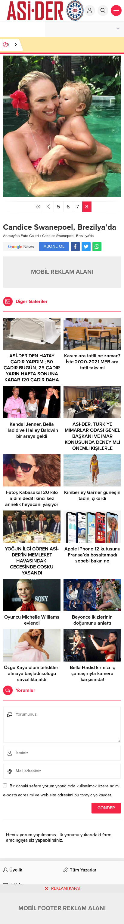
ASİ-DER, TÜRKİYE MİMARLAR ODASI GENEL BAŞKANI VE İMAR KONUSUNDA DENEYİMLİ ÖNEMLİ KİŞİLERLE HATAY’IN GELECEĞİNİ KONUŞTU (92, 442)
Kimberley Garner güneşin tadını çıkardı (92, 495)
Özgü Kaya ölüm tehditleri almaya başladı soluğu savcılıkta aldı (32, 674)
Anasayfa (10, 236)
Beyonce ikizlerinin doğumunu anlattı (92, 620)
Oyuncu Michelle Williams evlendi (31, 620)
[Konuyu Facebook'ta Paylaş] (75, 246)
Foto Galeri (30, 236)
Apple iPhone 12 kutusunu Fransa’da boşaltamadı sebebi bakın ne (92, 555)
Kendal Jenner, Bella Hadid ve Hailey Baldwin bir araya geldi (31, 430)
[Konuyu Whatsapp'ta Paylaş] (96, 246)
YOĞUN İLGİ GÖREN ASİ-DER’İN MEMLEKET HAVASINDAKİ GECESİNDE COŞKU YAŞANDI (32, 561)
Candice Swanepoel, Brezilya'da (68, 236)
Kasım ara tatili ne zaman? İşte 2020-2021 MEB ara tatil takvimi (92, 362)
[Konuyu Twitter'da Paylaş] (86, 246)
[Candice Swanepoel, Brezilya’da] (62, 194)
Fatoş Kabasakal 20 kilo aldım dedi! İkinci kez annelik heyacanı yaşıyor (31, 498)
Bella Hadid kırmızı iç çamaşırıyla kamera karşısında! (92, 674)
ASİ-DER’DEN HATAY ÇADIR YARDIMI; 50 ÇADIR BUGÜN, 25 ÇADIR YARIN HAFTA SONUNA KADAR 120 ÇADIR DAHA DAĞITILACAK (32, 371)
